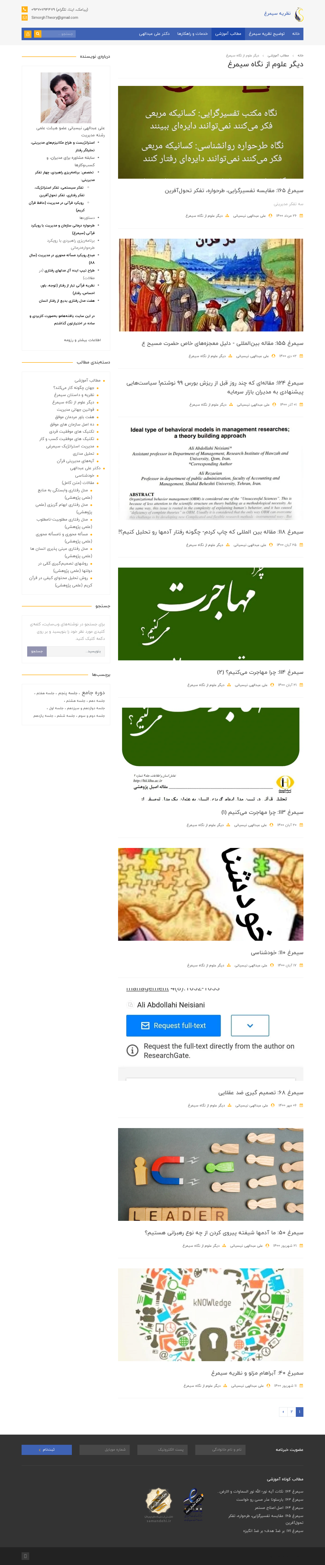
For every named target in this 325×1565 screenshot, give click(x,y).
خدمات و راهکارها (192, 34)
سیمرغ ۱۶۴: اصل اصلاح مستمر (279, 1508)
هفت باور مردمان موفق (74, 417)
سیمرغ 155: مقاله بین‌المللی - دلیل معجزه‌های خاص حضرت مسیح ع (222, 343)
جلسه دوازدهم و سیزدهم (85, 708)
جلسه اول (55, 708)
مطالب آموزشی (228, 34)
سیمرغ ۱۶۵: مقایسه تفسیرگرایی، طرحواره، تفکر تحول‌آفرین (234, 191)
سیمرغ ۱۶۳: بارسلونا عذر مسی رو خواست (269, 1499)
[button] (27, 34)
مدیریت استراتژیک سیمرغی (70, 446)
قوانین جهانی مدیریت (75, 410)
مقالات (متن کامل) (78, 483)
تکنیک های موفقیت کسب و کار (66, 439)
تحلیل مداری (83, 454)
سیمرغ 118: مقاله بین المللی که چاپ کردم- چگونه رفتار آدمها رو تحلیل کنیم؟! (210, 532)
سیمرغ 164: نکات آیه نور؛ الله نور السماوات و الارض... (260, 1491)
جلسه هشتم (75, 700)
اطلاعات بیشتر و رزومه (82, 340)
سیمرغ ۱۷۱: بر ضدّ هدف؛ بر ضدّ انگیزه (273, 1531)
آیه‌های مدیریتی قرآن (75, 461)
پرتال (268, 1556)
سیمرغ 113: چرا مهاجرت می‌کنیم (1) (262, 812)
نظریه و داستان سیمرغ (74, 395)
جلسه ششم (65, 715)
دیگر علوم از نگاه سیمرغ (204, 216)
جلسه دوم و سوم (91, 715)
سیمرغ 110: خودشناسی (277, 953)
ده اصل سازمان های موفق (72, 424)
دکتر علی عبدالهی (154, 34)
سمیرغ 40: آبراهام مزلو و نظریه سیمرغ (257, 1373)
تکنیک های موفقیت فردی (71, 431)
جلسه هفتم (45, 693)
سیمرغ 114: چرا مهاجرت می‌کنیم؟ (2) (260, 672)
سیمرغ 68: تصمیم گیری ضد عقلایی (260, 1093)
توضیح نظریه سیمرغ (267, 34)
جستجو (37, 651)
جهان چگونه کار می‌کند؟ (73, 388)
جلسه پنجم (67, 693)
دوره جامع (92, 693)
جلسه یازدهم (43, 715)
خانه (296, 34)
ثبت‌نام (48, 1449)
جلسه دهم (96, 700)
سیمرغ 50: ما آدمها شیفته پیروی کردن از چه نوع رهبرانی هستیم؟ (224, 1233)
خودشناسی (84, 475)
